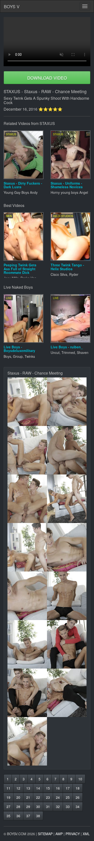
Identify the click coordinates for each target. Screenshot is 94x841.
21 (28, 797)
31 (48, 806)
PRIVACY (73, 833)
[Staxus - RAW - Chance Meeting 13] (27, 693)
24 (58, 797)
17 (68, 788)
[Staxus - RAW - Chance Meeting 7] (27, 547)
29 (28, 806)
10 (80, 778)
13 (28, 788)
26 (78, 797)
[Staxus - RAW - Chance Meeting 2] (67, 401)
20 (18, 797)
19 (8, 797)
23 (48, 797)
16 (58, 788)
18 (78, 788)
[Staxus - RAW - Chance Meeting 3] (27, 450)
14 (38, 788)
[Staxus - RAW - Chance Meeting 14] (67, 693)
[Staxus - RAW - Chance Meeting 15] (27, 741)
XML (86, 833)
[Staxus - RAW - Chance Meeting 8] (67, 547)
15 (48, 788)
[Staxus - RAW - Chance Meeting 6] (67, 498)
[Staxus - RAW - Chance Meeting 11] (27, 644)
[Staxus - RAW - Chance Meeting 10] (67, 596)
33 (68, 806)
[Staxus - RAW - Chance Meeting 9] (27, 596)
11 (8, 788)
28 (18, 806)
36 (18, 815)
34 (78, 806)
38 (38, 815)
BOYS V (12, 6)
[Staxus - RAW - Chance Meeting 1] (27, 401)
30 (38, 806)
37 (28, 815)
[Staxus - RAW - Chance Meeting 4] (67, 450)
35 (8, 815)
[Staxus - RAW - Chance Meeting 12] (67, 644)
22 (38, 797)
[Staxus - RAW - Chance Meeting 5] (27, 498)
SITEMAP (45, 833)
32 (58, 806)
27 (8, 806)
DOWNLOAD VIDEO (47, 77)
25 (68, 797)
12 (18, 788)
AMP (59, 833)
